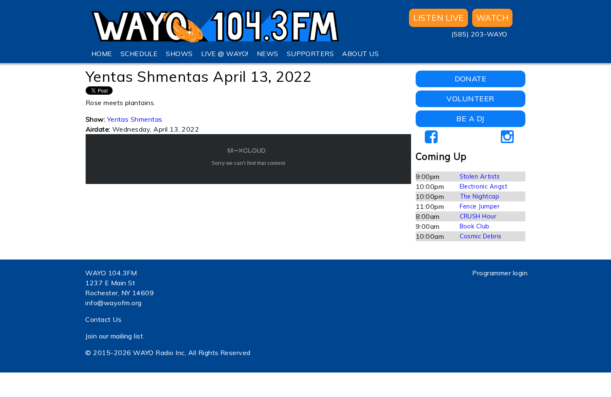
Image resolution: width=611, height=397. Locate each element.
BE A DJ (470, 118)
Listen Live (438, 17)
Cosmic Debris (481, 236)
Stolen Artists (480, 176)
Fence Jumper (480, 206)
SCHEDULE (139, 53)
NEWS (267, 53)
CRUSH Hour (478, 216)
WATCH (492, 17)
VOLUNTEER (470, 98)
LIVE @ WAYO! (225, 53)
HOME (101, 53)
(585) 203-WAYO (479, 34)
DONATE (471, 78)
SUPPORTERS (310, 53)
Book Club (475, 226)
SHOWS (179, 53)
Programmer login (499, 273)
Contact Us (103, 319)
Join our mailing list (114, 336)
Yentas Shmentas (135, 119)
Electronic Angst (484, 186)
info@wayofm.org (113, 303)
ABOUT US (360, 53)
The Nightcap (480, 196)
